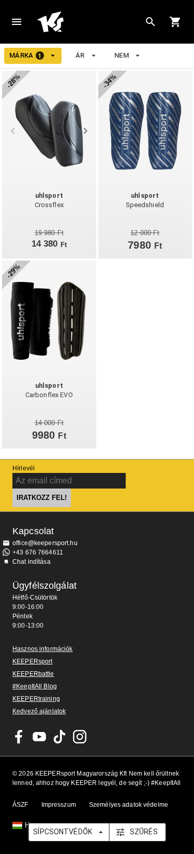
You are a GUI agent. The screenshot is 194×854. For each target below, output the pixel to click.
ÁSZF (20, 804)
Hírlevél (23, 468)
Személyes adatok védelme (128, 804)
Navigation (16, 21)
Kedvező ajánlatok (39, 711)
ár (80, 55)
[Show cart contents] (175, 21)
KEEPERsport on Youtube (39, 736)
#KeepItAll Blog (34, 686)
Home (88, 21)
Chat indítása (31, 561)
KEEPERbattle (33, 673)
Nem (121, 55)
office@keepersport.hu (45, 543)
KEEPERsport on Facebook (19, 736)
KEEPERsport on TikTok (59, 736)
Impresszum (58, 804)
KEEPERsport (32, 661)
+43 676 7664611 (37, 552)
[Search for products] (150, 21)
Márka (25, 55)
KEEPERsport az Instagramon (79, 736)
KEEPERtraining (36, 698)
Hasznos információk (42, 649)
